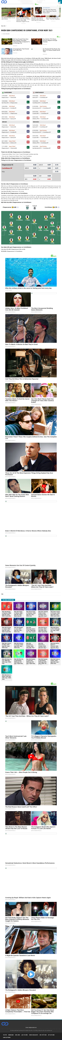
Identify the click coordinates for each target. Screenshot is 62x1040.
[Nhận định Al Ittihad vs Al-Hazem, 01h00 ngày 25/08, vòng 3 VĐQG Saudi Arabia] (55, 606)
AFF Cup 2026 (51, 1035)
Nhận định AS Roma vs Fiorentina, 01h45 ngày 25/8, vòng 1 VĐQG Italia (30, 614)
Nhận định (3, 26)
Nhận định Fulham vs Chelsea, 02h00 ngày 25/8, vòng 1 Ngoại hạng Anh (18, 614)
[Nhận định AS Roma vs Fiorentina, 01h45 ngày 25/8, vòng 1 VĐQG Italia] (31, 606)
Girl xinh (17, 1035)
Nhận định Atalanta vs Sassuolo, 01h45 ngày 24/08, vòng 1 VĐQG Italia (18, 645)
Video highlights (33, 1035)
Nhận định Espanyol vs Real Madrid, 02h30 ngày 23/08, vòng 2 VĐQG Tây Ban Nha (42, 661)
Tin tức (5, 1035)
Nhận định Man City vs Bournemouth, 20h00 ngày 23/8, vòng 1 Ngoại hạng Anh (18, 661)
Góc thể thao (43, 1035)
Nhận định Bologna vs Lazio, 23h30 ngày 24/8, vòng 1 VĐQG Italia (18, 629)
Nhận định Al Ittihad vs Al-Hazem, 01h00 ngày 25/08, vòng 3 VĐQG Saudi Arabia (55, 614)
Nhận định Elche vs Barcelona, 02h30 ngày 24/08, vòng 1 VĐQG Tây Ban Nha (42, 629)
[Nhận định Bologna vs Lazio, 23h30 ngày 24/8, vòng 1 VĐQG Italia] (18, 622)
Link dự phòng (6, 1037)
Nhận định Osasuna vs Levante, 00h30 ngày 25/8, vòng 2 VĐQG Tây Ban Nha (6, 629)
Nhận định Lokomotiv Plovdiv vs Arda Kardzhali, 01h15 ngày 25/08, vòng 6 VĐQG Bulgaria (43, 614)
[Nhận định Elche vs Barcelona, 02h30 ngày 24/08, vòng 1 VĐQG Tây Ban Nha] (43, 622)
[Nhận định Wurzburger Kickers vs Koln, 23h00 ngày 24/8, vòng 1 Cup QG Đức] (31, 622)
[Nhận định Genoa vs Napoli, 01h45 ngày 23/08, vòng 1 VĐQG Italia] (6, 669)
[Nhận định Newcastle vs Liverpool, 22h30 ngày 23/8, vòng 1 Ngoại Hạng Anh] (43, 638)
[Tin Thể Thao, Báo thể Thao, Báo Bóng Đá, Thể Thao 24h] (7, 2)
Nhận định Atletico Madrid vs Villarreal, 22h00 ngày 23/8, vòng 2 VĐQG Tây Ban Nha (55, 645)
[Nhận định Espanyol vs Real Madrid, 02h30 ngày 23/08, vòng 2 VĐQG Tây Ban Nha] (43, 653)
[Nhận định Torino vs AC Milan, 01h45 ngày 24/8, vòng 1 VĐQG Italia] (6, 638)
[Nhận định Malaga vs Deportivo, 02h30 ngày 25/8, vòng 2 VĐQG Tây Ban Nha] (6, 606)
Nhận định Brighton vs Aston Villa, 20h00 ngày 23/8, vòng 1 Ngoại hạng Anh (30, 661)
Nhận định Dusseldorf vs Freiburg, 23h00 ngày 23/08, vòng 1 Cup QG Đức (30, 645)
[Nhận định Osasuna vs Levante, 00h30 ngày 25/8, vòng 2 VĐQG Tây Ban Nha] (6, 622)
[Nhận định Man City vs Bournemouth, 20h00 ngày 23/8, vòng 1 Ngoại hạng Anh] (18, 653)
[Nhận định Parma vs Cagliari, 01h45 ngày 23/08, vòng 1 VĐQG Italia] (55, 653)
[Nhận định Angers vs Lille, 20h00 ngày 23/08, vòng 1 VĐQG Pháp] (6, 653)
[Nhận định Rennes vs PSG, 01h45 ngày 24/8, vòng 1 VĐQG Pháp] (55, 622)
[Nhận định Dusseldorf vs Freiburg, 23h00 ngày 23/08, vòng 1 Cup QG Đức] (31, 638)
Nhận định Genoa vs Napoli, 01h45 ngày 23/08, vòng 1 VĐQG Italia (6, 677)
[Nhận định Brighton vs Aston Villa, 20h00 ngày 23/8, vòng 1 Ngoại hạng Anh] (31, 653)
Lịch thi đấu (24, 1035)
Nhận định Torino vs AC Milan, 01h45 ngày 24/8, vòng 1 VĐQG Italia (6, 645)
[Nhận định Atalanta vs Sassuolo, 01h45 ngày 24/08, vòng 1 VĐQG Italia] (18, 638)
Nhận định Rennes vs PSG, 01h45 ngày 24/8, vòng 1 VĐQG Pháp (55, 629)
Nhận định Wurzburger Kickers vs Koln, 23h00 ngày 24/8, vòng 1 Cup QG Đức (30, 630)
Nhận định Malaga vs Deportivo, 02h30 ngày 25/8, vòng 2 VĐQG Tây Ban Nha (6, 614)
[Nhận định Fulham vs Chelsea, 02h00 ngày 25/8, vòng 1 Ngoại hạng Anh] (18, 606)
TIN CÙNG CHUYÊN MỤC (8, 600)
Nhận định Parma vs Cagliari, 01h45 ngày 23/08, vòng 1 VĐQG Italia (55, 661)
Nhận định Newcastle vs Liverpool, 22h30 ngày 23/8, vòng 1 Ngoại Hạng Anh (42, 645)
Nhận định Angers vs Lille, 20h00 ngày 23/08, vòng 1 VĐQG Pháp (6, 661)
